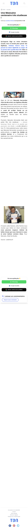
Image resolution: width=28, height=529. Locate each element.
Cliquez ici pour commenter (10, 299)
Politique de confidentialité (14, 516)
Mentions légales (14, 515)
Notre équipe (14, 513)
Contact (14, 511)
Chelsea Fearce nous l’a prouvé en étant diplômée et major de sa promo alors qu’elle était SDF (14, 48)
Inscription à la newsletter (14, 510)
